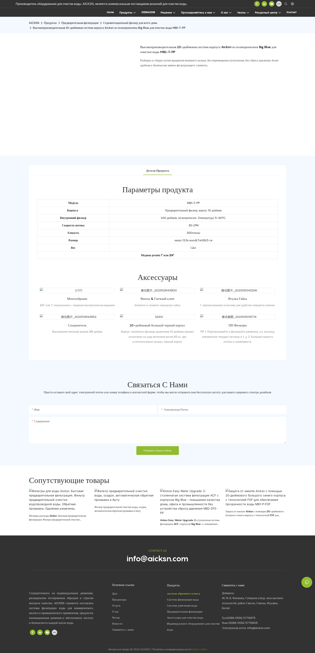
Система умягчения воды (182, 605)
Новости (117, 623)
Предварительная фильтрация (79, 23)
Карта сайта (199, 649)
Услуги (116, 605)
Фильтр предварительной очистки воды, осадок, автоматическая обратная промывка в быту (120, 508)
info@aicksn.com (157, 558)
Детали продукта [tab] (157, 171)
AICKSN (34, 23)
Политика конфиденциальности (172, 649)
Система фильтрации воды (183, 599)
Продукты (50, 23)
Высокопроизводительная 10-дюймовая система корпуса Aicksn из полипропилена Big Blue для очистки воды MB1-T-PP (109, 28)
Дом (114, 593)
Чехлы (116, 617)
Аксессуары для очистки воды (185, 617)
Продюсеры (119, 599)
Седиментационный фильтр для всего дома (130, 23)
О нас (115, 611)
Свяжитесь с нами (123, 629)
